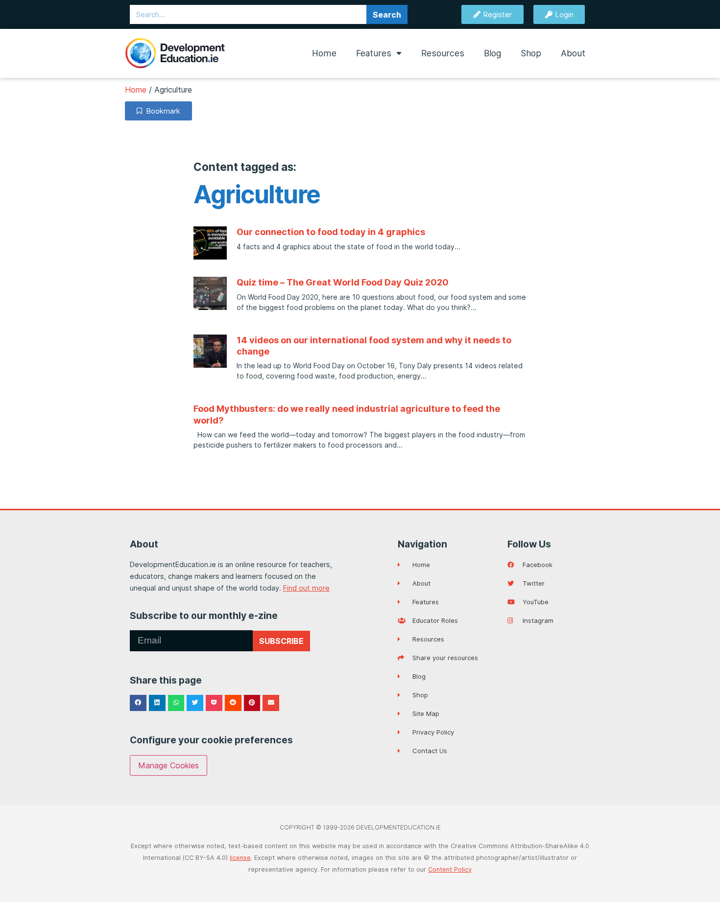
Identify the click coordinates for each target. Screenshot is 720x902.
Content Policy (450, 869)
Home (324, 53)
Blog (492, 53)
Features (373, 53)
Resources (442, 53)
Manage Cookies (168, 765)
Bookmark (161, 111)
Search (387, 15)
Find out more (306, 588)
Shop (531, 53)
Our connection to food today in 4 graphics (331, 232)
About (573, 53)
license (240, 857)
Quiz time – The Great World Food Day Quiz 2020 (343, 282)
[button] (138, 703)
